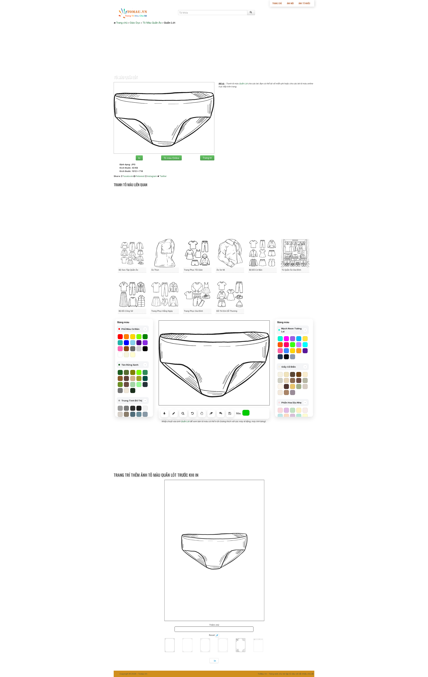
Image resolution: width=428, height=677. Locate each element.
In (139, 158)
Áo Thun (155, 270)
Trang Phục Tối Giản (193, 270)
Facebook (128, 176)
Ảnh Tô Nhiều (304, 3)
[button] (133, 328)
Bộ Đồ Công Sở (126, 311)
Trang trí (207, 157)
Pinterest (140, 176)
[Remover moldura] (217, 635)
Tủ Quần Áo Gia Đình (291, 270)
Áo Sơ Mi (221, 270)
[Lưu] (230, 413)
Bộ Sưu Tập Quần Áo (128, 270)
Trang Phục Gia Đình (193, 311)
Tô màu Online (171, 158)
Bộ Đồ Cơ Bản (255, 270)
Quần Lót (243, 83)
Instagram (152, 176)
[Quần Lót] (164, 117)
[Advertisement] (214, 48)
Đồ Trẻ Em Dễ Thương (227, 311)
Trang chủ (277, 3)
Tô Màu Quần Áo (152, 22)
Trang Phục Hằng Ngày (162, 311)
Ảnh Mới (290, 3)
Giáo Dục (135, 22)
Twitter (163, 176)
